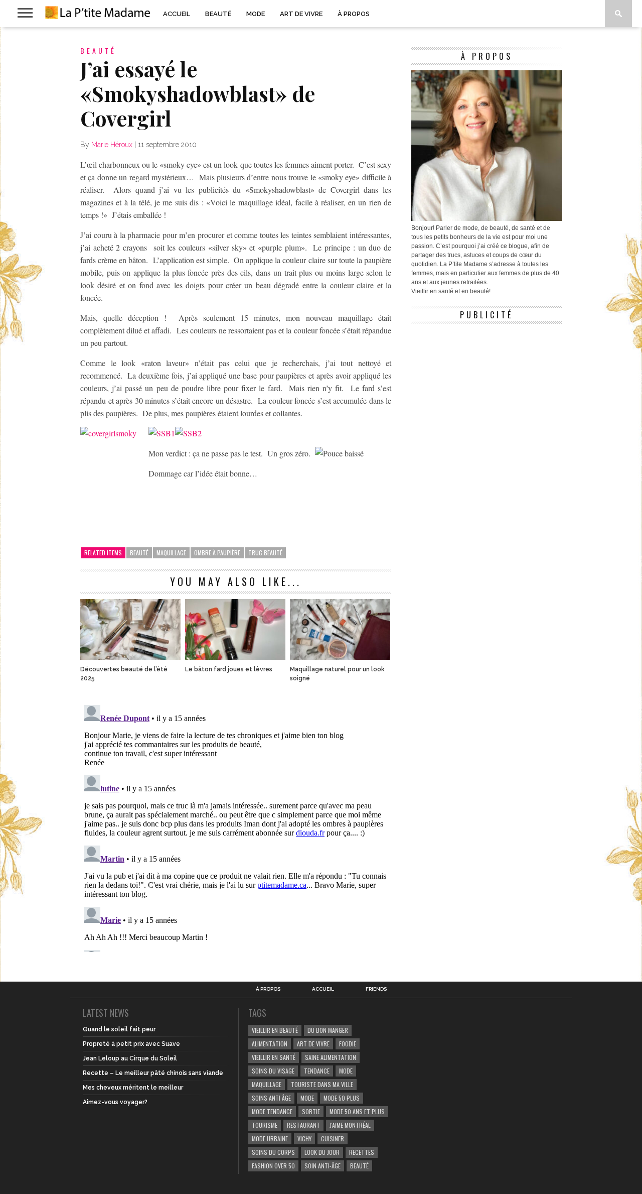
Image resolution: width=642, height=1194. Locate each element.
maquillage (171, 552)
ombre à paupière (217, 552)
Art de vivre (301, 14)
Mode (255, 14)
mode (346, 1070)
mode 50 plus (342, 1098)
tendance (317, 1070)
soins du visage (273, 1070)
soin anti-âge (322, 1165)
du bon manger (327, 1030)
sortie (311, 1111)
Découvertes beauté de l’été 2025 (124, 674)
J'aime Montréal (350, 1125)
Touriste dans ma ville (322, 1084)
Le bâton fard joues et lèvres (228, 669)
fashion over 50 (273, 1165)
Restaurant (303, 1125)
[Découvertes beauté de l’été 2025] (130, 657)
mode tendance (272, 1111)
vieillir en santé (273, 1057)
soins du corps (273, 1152)
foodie (347, 1043)
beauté (139, 552)
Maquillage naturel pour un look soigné (337, 674)
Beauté (218, 14)
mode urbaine (270, 1138)
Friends (376, 989)
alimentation (269, 1043)
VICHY (304, 1138)
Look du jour (322, 1152)
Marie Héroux (111, 145)
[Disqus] (235, 826)
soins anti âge (271, 1098)
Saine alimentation (330, 1057)
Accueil (176, 14)
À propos (354, 14)
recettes (361, 1152)
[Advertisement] (486, 391)
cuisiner (332, 1138)
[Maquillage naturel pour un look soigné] (340, 657)
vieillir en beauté (275, 1030)
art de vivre (313, 1043)
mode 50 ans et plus (357, 1111)
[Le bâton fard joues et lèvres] (235, 657)
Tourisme (264, 1125)
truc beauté (265, 552)
